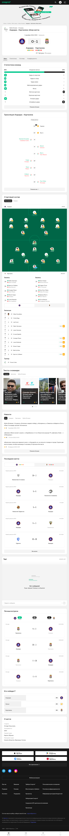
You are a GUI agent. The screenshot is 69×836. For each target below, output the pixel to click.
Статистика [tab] (13, 58)
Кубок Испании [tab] (26, 418)
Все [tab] (6, 418)
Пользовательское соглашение (51, 784)
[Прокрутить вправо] (62, 391)
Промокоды (29, 808)
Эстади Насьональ (9, 726)
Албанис (26, 174)
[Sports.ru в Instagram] (16, 771)
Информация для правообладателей (52, 793)
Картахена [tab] (18, 418)
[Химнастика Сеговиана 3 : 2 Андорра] (32, 50)
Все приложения (33, 764)
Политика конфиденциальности (51, 789)
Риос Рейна (43, 181)
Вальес (42, 146)
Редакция (4, 789)
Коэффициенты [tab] (32, 58)
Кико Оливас (43, 281)
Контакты (4, 793)
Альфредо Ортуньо (45, 301)
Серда (27, 160)
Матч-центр (14, 23)
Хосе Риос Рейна (44, 290)
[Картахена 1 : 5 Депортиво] (36, 50)
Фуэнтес (27, 175)
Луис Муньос (43, 154)
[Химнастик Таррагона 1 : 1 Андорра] (30, 50)
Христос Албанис (13, 285)
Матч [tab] (5, 58)
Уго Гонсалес (43, 287)
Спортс (5, 23)
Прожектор (29, 793)
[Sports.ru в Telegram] (4, 771)
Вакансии (16, 784)
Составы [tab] (22, 58)
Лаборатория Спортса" (32, 798)
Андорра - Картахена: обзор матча (33, 23)
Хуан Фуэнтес (12, 287)
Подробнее (33, 822)
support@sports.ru (31, 813)
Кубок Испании (21, 23)
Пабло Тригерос (13, 281)
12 (6, 428)
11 (6, 447)
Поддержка (17, 793)
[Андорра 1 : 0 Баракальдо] (28, 50)
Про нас (4, 784)
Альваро (26, 161)
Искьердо (48, 53)
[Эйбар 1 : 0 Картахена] (41, 50)
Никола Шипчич (44, 282)
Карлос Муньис (9, 735)
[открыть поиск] (56, 2)
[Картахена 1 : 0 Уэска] (38, 50)
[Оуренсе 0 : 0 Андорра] (27, 50)
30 (6, 437)
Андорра (29, 48)
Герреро (42, 126)
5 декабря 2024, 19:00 (31, 35)
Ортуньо (41, 53)
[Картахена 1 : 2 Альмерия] (40, 50)
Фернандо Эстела (20, 740)
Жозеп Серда (12, 295)
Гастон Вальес (43, 299)
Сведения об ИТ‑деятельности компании (37, 803)
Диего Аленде (12, 282)
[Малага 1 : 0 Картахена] (37, 50)
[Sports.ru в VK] (10, 771)
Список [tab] (15, 201)
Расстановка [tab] (8, 201)
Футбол (9, 23)
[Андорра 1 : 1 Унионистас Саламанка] (31, 50)
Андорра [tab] (11, 418)
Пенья (27, 167)
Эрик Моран (12, 292)
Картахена (40, 48)
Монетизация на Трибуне (32, 789)
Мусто (41, 133)
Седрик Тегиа (43, 285)
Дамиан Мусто (43, 295)
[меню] (65, 2)
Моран (27, 168)
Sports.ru (6, 818)
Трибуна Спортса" (30, 784)
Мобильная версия (34, 778)
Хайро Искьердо (44, 292)
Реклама (16, 789)
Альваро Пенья (12, 290)
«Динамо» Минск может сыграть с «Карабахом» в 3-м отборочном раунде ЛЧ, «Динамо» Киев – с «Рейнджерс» (33, 434)
